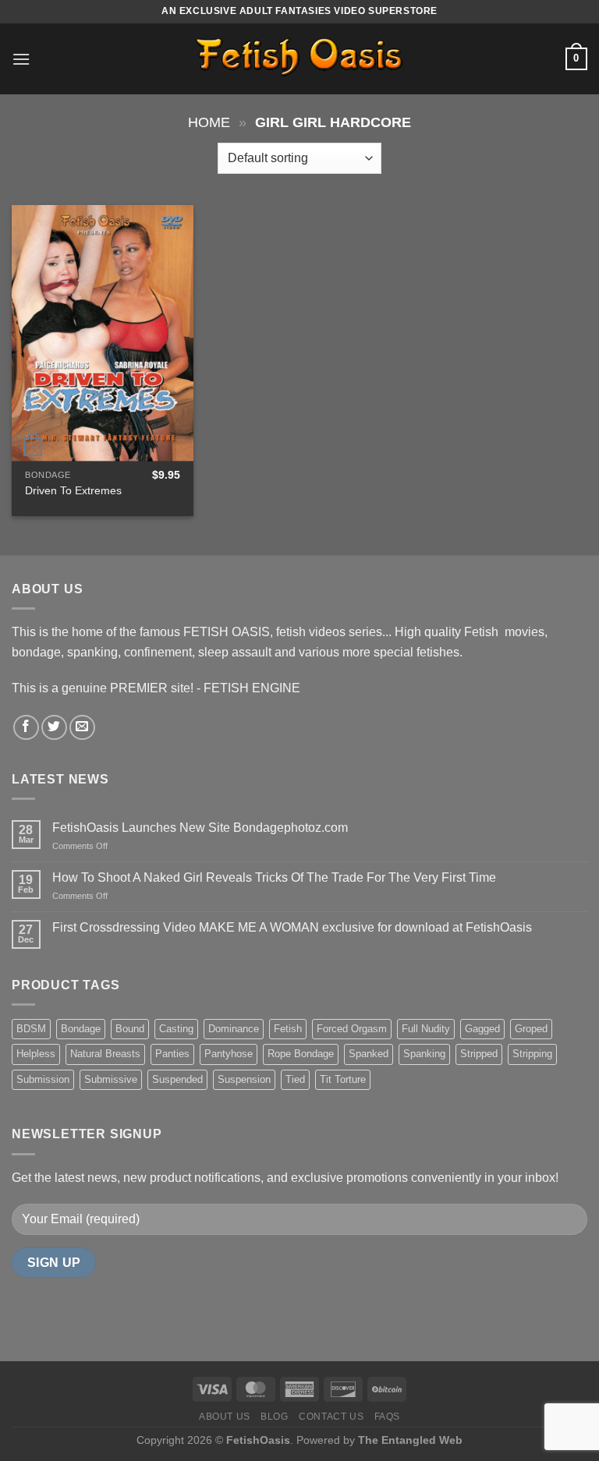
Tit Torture (343, 1079)
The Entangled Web (410, 1440)
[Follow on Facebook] (26, 728)
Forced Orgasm (352, 1029)
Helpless (35, 1053)
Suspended (177, 1079)
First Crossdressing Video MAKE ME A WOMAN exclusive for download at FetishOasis (292, 927)
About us (224, 1416)
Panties (172, 1053)
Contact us (331, 1416)
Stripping (532, 1053)
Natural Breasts (105, 1053)
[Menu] (21, 59)
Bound (129, 1029)
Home (209, 122)
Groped (531, 1029)
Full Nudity (426, 1029)
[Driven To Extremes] (102, 333)
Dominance (233, 1029)
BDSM (31, 1029)
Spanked (368, 1053)
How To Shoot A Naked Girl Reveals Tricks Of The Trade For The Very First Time (274, 877)
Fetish (288, 1029)
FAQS (387, 1416)
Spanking (424, 1053)
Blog (274, 1416)
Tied (295, 1079)
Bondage (81, 1029)
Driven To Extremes (73, 490)
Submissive (110, 1079)
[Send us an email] (82, 728)
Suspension (244, 1079)
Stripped (479, 1053)
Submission (42, 1079)
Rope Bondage (301, 1053)
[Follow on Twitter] (54, 728)
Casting (176, 1029)
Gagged (482, 1029)
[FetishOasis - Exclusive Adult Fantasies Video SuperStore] (299, 59)
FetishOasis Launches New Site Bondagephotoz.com (200, 827)
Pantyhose (228, 1053)
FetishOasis (258, 1440)
